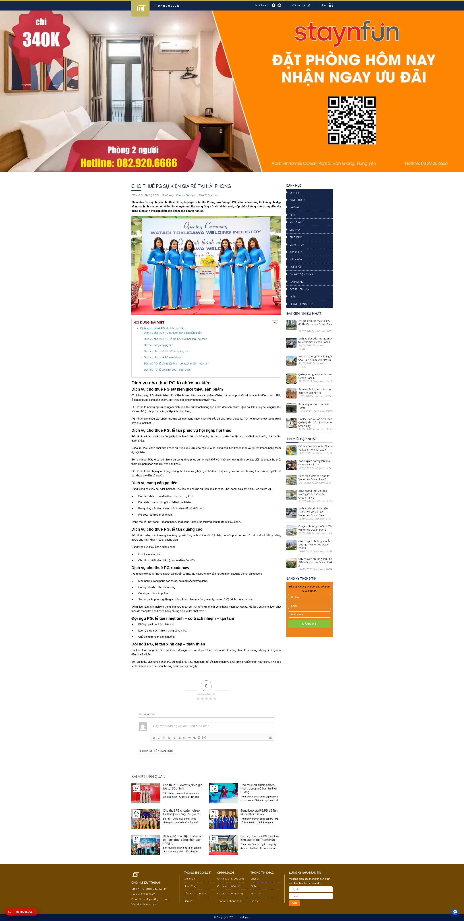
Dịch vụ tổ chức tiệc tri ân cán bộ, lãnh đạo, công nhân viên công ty (182, 840)
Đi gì (292, 214)
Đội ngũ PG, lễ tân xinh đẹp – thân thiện (167, 369)
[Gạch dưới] (164, 737)
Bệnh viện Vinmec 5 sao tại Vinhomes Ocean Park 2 (314, 477)
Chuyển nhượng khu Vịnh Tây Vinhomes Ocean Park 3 (315, 527)
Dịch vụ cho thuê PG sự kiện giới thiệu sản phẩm (173, 332)
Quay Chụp (296, 244)
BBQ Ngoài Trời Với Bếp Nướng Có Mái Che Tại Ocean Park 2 (312, 494)
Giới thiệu (189, 878)
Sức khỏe (295, 259)
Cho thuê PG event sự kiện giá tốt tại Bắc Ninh (182, 786)
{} (199, 737)
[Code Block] (189, 737)
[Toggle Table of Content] (273, 323)
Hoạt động (190, 886)
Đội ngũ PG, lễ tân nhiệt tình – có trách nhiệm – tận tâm (176, 363)
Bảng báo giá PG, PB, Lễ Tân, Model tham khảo (259, 812)
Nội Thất (295, 266)
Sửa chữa (295, 252)
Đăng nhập (149, 714)
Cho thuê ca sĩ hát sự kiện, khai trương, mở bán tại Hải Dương (259, 788)
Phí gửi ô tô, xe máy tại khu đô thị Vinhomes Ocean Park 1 (315, 324)
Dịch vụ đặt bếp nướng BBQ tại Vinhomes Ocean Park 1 (315, 340)
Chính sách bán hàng (230, 893)
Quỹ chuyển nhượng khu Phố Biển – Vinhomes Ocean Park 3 (315, 562)
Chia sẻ (294, 192)
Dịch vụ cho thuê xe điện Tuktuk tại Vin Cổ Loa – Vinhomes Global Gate (313, 512)
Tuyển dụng (297, 200)
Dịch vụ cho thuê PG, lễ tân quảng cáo (166, 351)
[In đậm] (153, 737)
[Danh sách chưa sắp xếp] (179, 737)
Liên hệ (188, 901)
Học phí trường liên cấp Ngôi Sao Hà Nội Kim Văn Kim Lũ (315, 358)
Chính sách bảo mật (229, 886)
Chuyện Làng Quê (301, 304)
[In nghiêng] (158, 737)
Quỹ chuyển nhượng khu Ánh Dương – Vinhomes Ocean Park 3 (315, 544)
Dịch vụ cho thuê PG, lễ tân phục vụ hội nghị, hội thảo (175, 338)
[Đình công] (169, 737)
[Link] (194, 737)
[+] (204, 737)
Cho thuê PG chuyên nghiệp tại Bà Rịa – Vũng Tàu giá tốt (182, 812)
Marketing (296, 281)
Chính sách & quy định (230, 878)
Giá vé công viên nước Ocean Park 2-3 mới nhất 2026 (315, 447)
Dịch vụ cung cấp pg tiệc (158, 345)
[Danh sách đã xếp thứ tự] (174, 737)
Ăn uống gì (296, 222)
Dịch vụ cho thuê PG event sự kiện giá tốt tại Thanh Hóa (260, 838)
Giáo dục (295, 237)
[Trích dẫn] (184, 737)
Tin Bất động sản (301, 274)
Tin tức (254, 901)
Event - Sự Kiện (185, 195)
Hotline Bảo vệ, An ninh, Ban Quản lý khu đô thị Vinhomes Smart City (315, 422)
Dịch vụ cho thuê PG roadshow (162, 357)
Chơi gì (294, 207)
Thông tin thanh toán (230, 901)
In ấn (292, 296)
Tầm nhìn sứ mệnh (195, 893)
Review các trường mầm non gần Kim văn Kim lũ (315, 390)
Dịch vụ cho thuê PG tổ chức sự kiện (162, 328)
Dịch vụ (294, 229)
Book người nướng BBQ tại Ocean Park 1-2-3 (314, 462)
